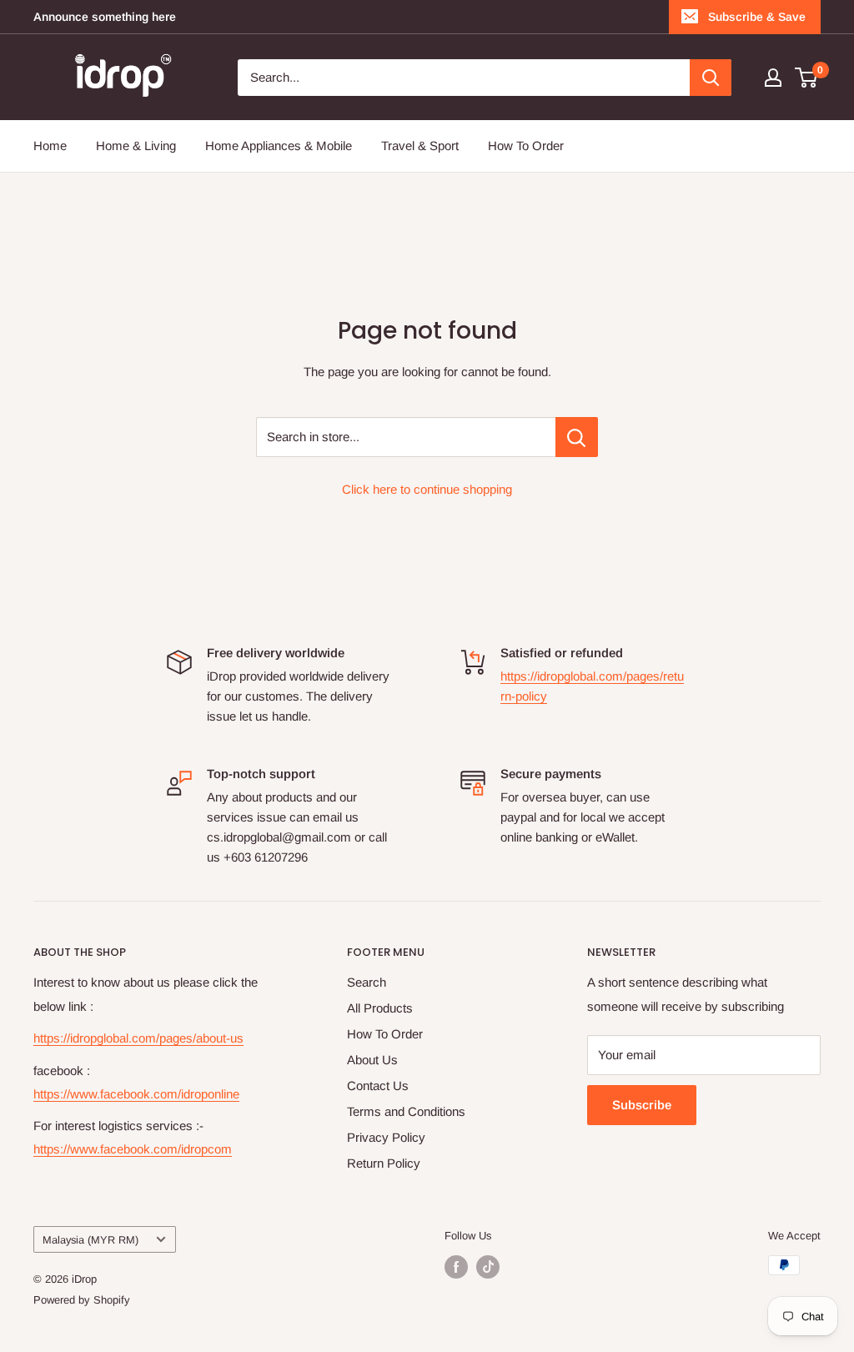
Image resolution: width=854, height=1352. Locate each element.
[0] (806, 78)
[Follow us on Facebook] (456, 1267)
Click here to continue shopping (427, 489)
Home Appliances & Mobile (278, 145)
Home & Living (136, 145)
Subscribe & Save (757, 16)
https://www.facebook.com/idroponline (136, 1094)
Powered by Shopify (81, 1300)
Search (366, 982)
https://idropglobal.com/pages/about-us (138, 1038)
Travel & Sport (420, 145)
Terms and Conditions (406, 1111)
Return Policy (383, 1163)
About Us (372, 1060)
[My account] (773, 77)
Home (50, 145)
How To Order (526, 145)
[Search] (710, 77)
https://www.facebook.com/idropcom (132, 1149)
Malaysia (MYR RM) (90, 1240)
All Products (380, 1008)
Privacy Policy (386, 1137)
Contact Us (378, 1085)
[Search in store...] (576, 437)
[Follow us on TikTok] (488, 1267)
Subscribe (641, 1105)
